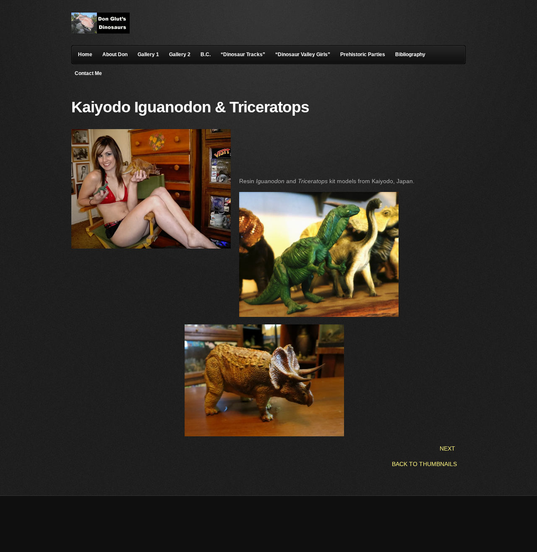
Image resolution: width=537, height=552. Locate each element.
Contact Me (88, 73)
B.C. (206, 54)
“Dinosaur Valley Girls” (302, 54)
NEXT (447, 448)
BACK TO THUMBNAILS (424, 464)
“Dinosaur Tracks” (243, 54)
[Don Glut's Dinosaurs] (100, 31)
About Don (115, 54)
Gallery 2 (179, 54)
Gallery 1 (148, 54)
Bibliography (410, 54)
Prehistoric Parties (362, 54)
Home (85, 54)
